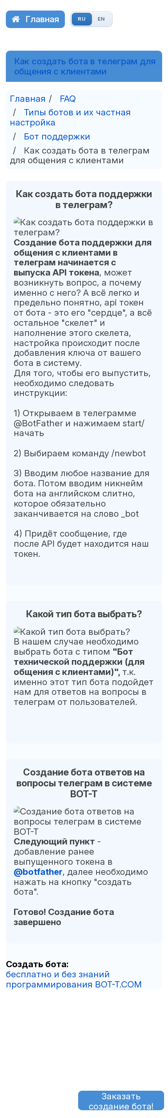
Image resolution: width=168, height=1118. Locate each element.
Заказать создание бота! (121, 1100)
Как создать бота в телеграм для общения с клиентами (84, 66)
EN (101, 19)
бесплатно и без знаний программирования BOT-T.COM (74, 979)
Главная (42, 19)
